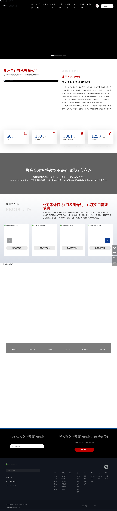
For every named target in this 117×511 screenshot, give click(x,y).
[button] (52, 55)
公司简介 (67, 121)
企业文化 (77, 121)
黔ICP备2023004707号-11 (13, 507)
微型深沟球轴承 (44, 248)
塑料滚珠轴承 (16, 248)
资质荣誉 (98, 121)
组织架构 (87, 121)
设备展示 (108, 121)
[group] (24, 400)
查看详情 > (14, 319)
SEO (95, 506)
